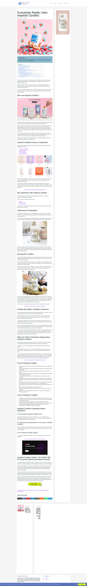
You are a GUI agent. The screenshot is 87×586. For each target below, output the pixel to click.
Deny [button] (76, 584)
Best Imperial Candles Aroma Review (42, 490)
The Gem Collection (22, 152)
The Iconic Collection (23, 153)
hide (22, 64)
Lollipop (20, 201)
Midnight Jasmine (22, 202)
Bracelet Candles (22, 151)
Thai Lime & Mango (22, 203)
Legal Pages (66, 3)
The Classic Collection (23, 150)
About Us (55, 3)
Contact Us (60, 3)
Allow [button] (82, 584)
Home (51, 3)
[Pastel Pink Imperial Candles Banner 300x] (63, 34)
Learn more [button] (57, 584)
